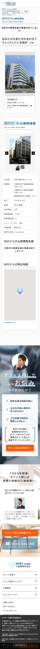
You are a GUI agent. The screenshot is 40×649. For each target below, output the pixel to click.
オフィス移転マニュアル (12, 581)
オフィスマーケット (10, 595)
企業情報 (6, 588)
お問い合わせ (8, 602)
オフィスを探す (9, 575)
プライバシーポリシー (11, 615)
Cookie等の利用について (20, 625)
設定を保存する (20, 645)
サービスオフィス (10, 610)
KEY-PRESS (9, 606)
